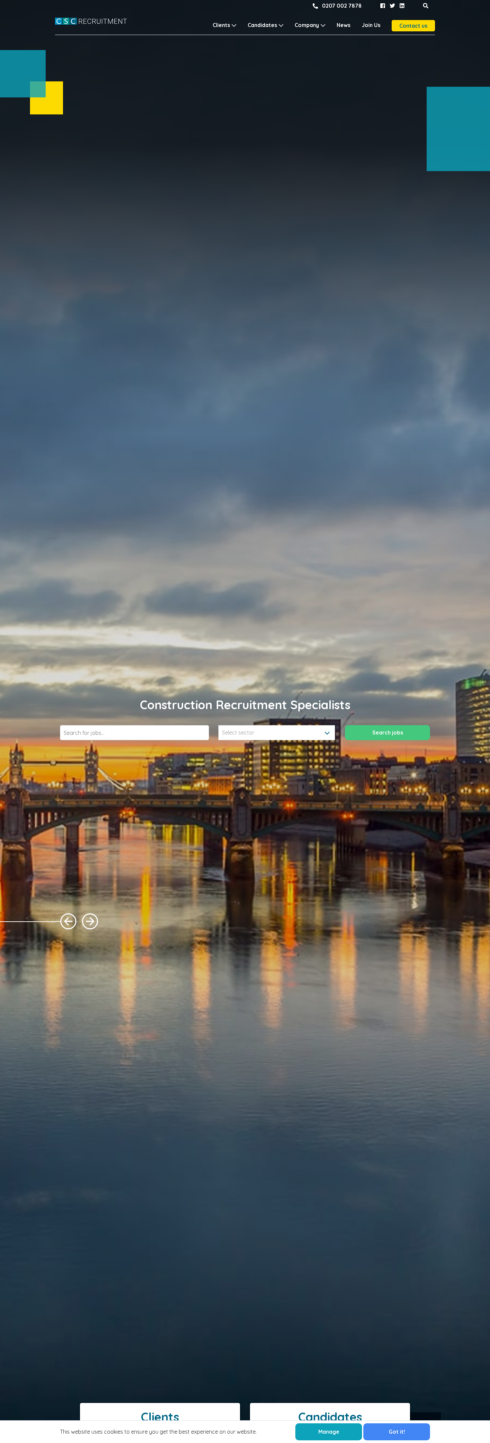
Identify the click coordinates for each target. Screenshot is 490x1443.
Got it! (397, 1431)
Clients (221, 25)
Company (307, 25)
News (343, 25)
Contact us (413, 25)
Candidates (262, 25)
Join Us (371, 25)
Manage (328, 1431)
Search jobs (387, 732)
